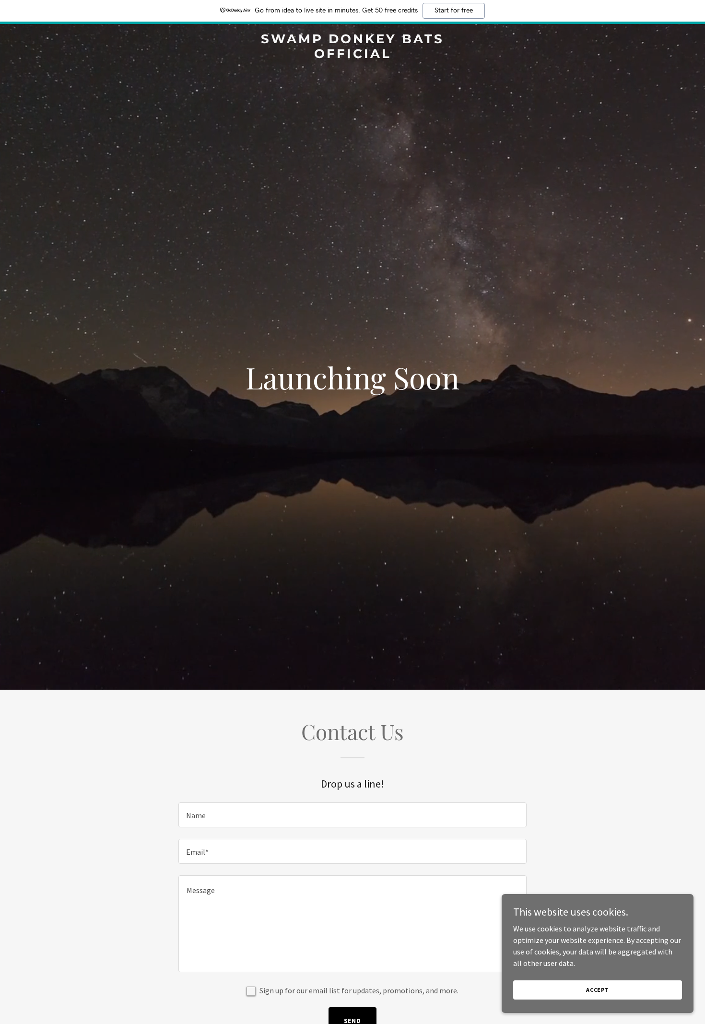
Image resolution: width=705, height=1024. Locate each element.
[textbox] (352, 814)
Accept (597, 989)
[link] (352, 55)
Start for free (454, 10)
